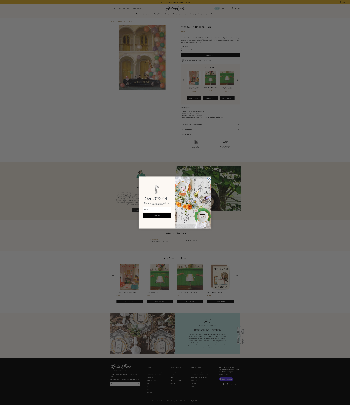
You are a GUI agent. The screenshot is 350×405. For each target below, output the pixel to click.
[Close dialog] (209, 178)
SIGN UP (157, 215)
